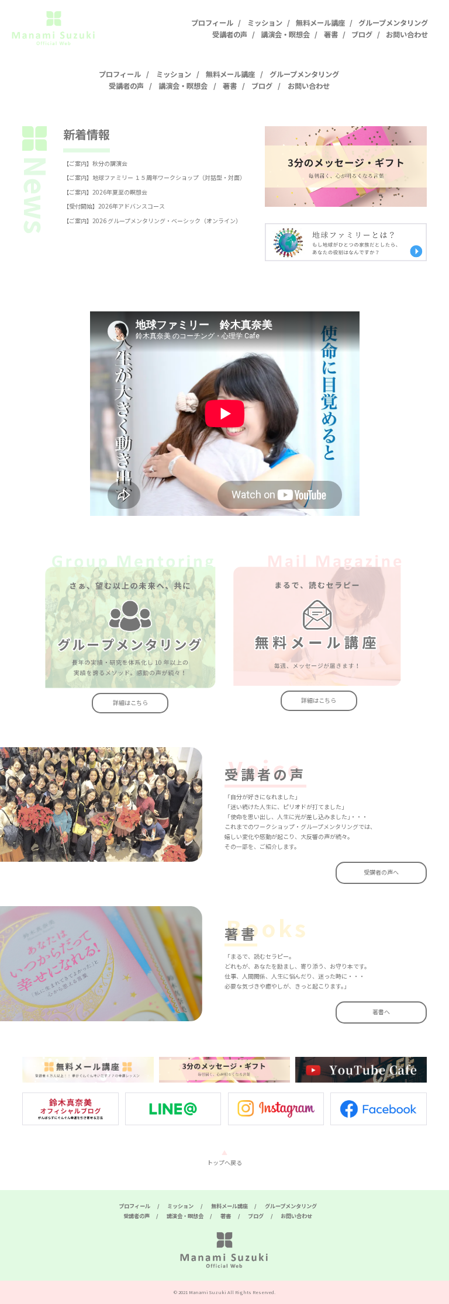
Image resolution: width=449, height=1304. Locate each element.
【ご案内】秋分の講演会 (95, 163)
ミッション (264, 23)
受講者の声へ (381, 872)
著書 (331, 34)
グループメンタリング (393, 23)
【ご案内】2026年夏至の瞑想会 (105, 192)
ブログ (361, 34)
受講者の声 (229, 34)
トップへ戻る (224, 1162)
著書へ (381, 1011)
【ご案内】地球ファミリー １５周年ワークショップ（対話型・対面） (154, 177)
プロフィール (212, 23)
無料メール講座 (320, 23)
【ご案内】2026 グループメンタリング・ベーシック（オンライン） (152, 220)
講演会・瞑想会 (285, 34)
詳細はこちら (130, 702)
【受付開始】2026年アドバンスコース (114, 206)
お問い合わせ (407, 34)
